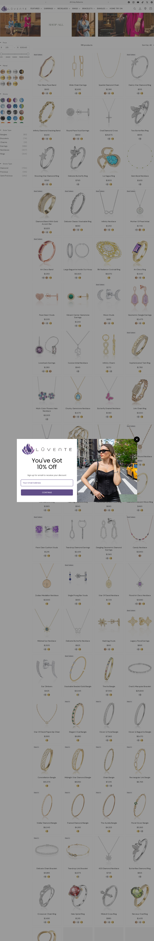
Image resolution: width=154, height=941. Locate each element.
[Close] (137, 439)
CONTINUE (47, 492)
